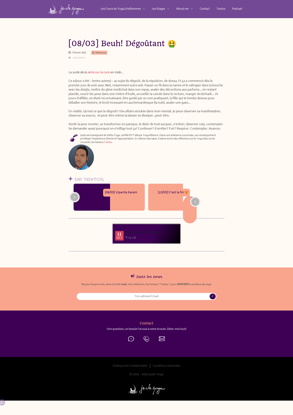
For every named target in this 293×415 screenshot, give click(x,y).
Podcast (237, 9)
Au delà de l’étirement (143, 232)
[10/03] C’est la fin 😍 (173, 192)
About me (182, 9)
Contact (205, 9)
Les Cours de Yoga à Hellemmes (121, 9)
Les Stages (158, 9)
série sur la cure (98, 72)
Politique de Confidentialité (130, 366)
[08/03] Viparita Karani (121, 192)
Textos (221, 9)
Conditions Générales (166, 366)
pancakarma (79, 58)
